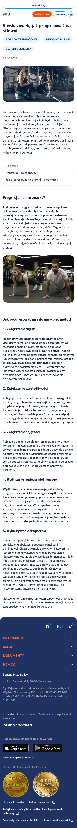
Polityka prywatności (40, 802)
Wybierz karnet (42, 14)
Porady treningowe (21, 39)
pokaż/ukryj (72, 637)
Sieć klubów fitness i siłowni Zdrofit (8, 14)
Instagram (59, 626)
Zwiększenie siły (18, 48)
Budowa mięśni (58, 39)
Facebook (47, 626)
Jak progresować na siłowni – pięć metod (32, 179)
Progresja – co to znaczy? (22, 172)
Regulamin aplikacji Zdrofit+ (18, 757)
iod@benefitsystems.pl (17, 724)
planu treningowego (43, 441)
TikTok (70, 626)
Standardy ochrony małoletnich (20, 820)
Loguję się (60, 14)
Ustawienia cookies (13, 802)
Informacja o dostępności (56, 820)
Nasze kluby (38, 5)
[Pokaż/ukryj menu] (71, 14)
